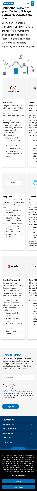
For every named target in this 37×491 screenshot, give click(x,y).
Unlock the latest (12, 354)
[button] (18, 65)
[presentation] (13, 132)
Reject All (18, 481)
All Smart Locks (9, 424)
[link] (13, 122)
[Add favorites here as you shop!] (19, 3)
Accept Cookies (18, 487)
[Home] (8, 3)
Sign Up (11, 406)
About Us (7, 438)
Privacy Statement (18, 389)
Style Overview (9, 429)
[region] (18, 470)
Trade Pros (7, 442)
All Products (8, 420)
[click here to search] (24, 3)
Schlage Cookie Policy (27, 471)
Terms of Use (9, 391)
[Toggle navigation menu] (28, 3)
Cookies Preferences (18, 475)
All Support (8, 433)
